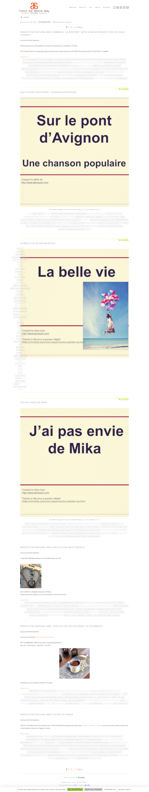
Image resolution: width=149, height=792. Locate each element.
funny (20, 292)
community (120, 63)
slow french (84, 755)
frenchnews (46, 69)
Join (90, 7)
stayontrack (27, 78)
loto (127, 700)
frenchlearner (120, 606)
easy (123, 217)
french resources (96, 605)
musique (94, 223)
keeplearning (119, 746)
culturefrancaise (85, 694)
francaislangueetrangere (44, 697)
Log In (83, 209)
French (75, 606)
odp (121, 223)
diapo (106, 217)
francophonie (80, 697)
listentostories (32, 612)
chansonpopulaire (31, 217)
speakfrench (116, 75)
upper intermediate (68, 229)
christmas (104, 691)
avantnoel (75, 690)
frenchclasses (113, 66)
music (88, 223)
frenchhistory (73, 220)
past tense (31, 226)
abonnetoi (51, 691)
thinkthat (72, 758)
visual (96, 78)
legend (74, 223)
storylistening (117, 612)
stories (114, 755)
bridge (89, 213)
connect (120, 603)
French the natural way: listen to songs (46, 714)
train (64, 78)
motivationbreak (51, 752)
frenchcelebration (107, 605)
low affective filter (55, 612)
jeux (113, 700)
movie (63, 752)
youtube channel (111, 615)
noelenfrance (60, 703)
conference (106, 739)
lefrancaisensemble (86, 609)
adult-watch (20, 250)
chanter (43, 216)
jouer (118, 700)
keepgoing (43, 72)
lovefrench (24, 703)
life (20, 320)
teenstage (51, 758)
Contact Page (65, 782)
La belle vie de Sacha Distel (38, 243)
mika (112, 530)
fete (121, 694)
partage (82, 703)
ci (114, 603)
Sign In (97, 7)
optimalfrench (114, 752)
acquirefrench (70, 59)
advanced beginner (44, 63)
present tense (53, 226)
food (27, 697)
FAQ (73, 782)
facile (24, 220)
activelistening (118, 59)
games (101, 700)
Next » (80, 27)
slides (94, 226)
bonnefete (86, 690)
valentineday (59, 615)
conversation (52, 66)
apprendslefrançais (43, 603)
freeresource (88, 65)
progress (80, 75)
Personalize (110, 789)
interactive (122, 69)
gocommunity (66, 69)
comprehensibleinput (74, 739)
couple (20, 266)
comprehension (36, 66)
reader (51, 755)
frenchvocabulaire (100, 220)
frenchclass (99, 66)
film (47, 742)
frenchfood (59, 220)
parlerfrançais (41, 755)
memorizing (115, 72)
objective (64, 75)
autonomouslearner (62, 736)
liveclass (99, 72)
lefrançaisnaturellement (109, 609)
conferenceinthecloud (116, 739)
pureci (87, 612)
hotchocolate (108, 700)
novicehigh (53, 75)
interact (97, 69)
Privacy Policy (81, 782)
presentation (67, 226)
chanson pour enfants (98, 213)
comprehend (32, 739)
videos (88, 229)
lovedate (43, 612)
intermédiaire (20, 308)
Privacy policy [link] (125, 789)
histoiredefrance (119, 220)
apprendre (47, 736)
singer (20, 368)
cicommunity (69, 694)
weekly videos (85, 615)
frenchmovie (115, 742)
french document (85, 605)
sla (101, 612)
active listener (86, 59)
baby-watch (38, 214)
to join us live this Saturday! (44, 637)
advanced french (63, 63)
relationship (20, 363)
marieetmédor (36, 703)
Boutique (106, 7)
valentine (52, 615)
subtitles (121, 755)
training (72, 78)
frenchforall (61, 700)
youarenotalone (108, 703)
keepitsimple (53, 72)
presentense (80, 226)
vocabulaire (110, 78)
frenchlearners (77, 700)
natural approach (73, 612)
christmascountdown (30, 694)
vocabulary (121, 78)
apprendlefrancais (64, 691)
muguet (69, 752)
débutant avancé (94, 217)
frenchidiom (20, 282)
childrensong (65, 216)
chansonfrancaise (113, 213)
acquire (58, 59)
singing (20, 370)
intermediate (32, 72)
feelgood (75, 66)
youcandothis (121, 703)
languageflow (64, 748)
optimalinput (72, 703)
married (107, 530)
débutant (80, 217)
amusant (20, 254)
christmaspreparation (55, 694)
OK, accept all (75, 789)
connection (27, 606)
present (41, 226)
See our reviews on (74, 777)
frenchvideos (85, 219)
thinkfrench (62, 758)
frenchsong (56, 68)
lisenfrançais (105, 749)
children (55, 217)
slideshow (102, 226)
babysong (48, 213)
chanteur (20, 264)
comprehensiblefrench (51, 739)
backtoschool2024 (89, 62)
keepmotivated (65, 72)
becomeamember (62, 603)
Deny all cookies (93, 789)
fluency (58, 606)
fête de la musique (39, 742)
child (48, 216)
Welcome (72, 7)
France (31, 220)
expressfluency (45, 606)
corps (73, 216)
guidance (77, 69)
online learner (98, 752)
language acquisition (48, 749)
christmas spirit (114, 691)
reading (60, 755)
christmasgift (44, 694)
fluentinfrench (67, 742)
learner (73, 749)
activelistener (102, 59)
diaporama (115, 217)
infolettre (87, 69)
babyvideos (70, 214)
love (20, 326)
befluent (90, 602)
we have (91, 725)
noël (53, 703)
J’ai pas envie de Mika (33, 402)
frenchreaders (46, 746)
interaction (109, 69)
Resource (124, 89)
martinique (47, 703)
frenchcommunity (30, 69)
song (106, 612)
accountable (46, 59)
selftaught (71, 755)
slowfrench (96, 703)
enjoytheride (113, 694)
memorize (108, 72)
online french (84, 752)
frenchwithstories (36, 609)
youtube (97, 615)
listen (82, 223)
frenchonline (31, 746)
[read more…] (24, 57)
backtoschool (78, 62)
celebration (95, 691)
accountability (31, 59)
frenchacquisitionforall (99, 697)
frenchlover (89, 700)
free (81, 65)
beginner (109, 63)
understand (82, 758)
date (35, 605)
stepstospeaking (42, 78)
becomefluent (78, 603)
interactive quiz (63, 223)
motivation (32, 75)
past (126, 223)
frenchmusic (125, 742)
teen (127, 755)
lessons (77, 72)
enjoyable (100, 694)
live (123, 700)
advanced (28, 63)
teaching (56, 78)
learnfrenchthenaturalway (61, 609)
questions (91, 75)
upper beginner (85, 78)
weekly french (71, 615)
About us (82, 7)
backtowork (99, 62)
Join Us (97, 209)
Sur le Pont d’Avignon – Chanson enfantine (48, 92)
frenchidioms (20, 285)
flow (56, 742)
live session (87, 72)
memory (122, 72)
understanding (96, 758)
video (82, 229)
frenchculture (44, 220)
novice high (20, 337)
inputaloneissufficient (85, 746)
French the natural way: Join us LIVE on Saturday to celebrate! (61, 626)
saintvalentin (95, 612)
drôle (20, 280)
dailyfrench (27, 742)
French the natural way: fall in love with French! (52, 547)
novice (42, 75)
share (87, 703)
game (96, 700)
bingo (80, 690)
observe (72, 75)
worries (20, 389)
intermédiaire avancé (20, 313)
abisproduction (37, 691)
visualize (101, 78)
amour (28, 603)
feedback (65, 66)
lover (20, 328)
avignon (29, 213)
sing (107, 75)
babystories (58, 214)
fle (126, 694)
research (101, 75)
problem (20, 361)
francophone (65, 697)
